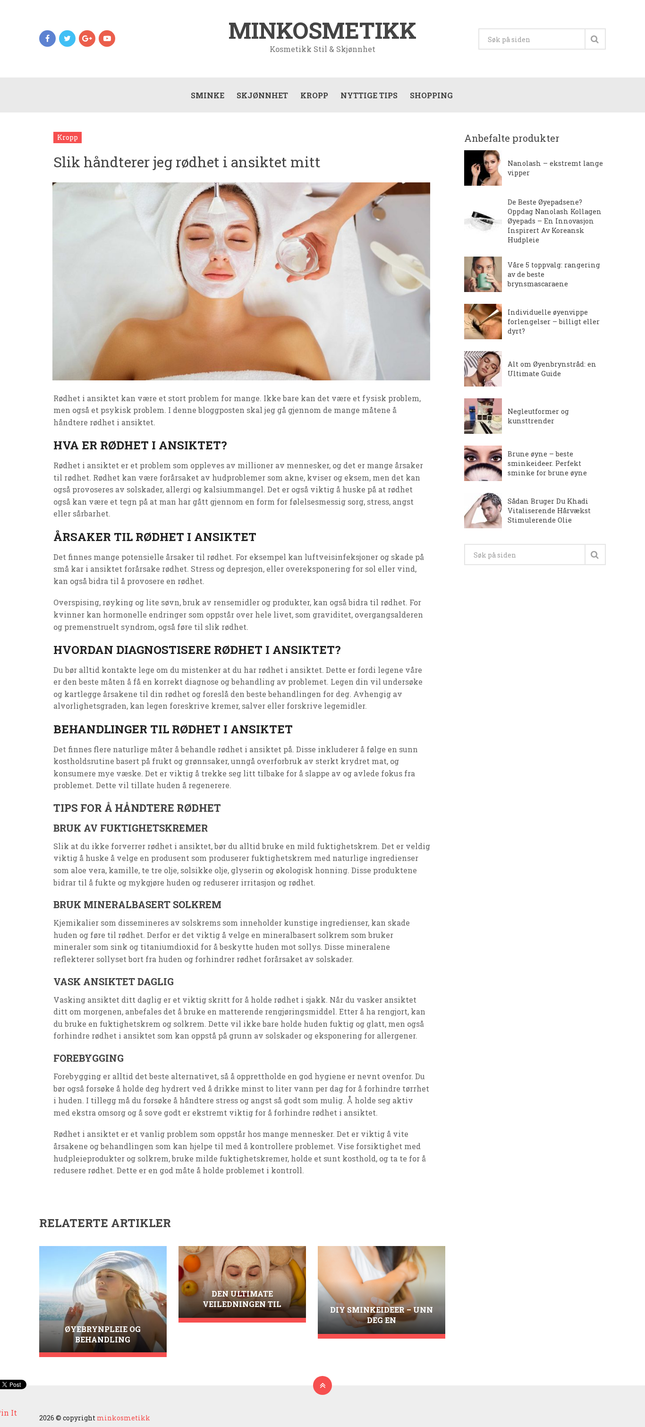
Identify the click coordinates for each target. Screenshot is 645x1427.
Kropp (314, 95)
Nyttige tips (369, 95)
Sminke (207, 95)
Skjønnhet (262, 95)
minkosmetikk (322, 30)
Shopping (431, 95)
